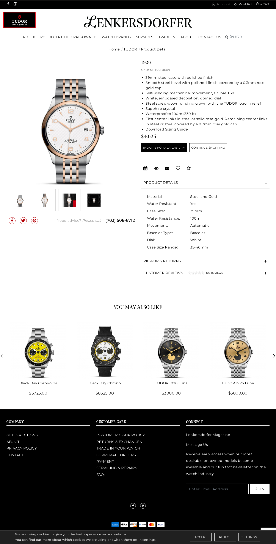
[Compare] (189, 168)
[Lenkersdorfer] (138, 22)
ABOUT (13, 442)
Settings (249, 537)
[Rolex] (256, 20)
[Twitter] (23, 220)
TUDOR (130, 49)
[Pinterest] (34, 220)
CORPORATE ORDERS (116, 455)
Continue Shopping (208, 147)
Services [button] (144, 37)
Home (114, 49)
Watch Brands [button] (116, 37)
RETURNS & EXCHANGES (119, 442)
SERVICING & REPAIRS (116, 468)
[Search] (243, 36)
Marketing (102, 294)
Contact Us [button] (209, 37)
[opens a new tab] (8, 4)
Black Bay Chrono (105, 383)
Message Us (197, 445)
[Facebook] (12, 220)
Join (260, 489)
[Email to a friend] (167, 168)
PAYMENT (105, 461)
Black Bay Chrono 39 (38, 383)
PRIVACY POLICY (21, 448)
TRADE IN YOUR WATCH (118, 448)
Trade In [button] (167, 37)
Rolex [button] (29, 37)
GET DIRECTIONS (22, 435)
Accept (200, 537)
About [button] (186, 37)
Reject (225, 537)
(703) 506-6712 (120, 220)
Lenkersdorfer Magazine (208, 435)
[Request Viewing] (156, 168)
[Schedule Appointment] (145, 168)
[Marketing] (175, 294)
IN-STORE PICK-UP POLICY (120, 435)
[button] (226, 37)
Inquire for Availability (164, 147)
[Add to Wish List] (178, 168)
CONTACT (15, 455)
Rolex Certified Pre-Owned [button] (68, 37)
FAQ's (101, 475)
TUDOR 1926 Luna (171, 383)
